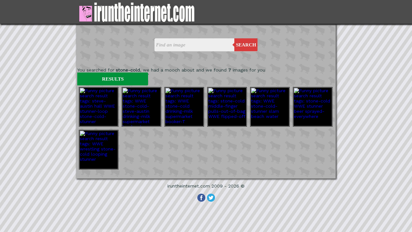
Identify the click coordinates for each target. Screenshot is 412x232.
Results (113, 79)
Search (246, 44)
